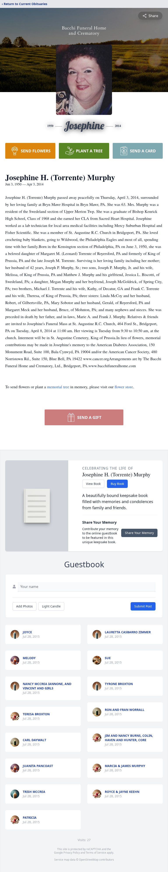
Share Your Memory (139, 533)
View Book (93, 484)
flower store (124, 386)
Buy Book (117, 484)
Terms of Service (96, 852)
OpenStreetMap (88, 859)
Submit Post (143, 606)
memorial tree (58, 386)
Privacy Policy (71, 852)
